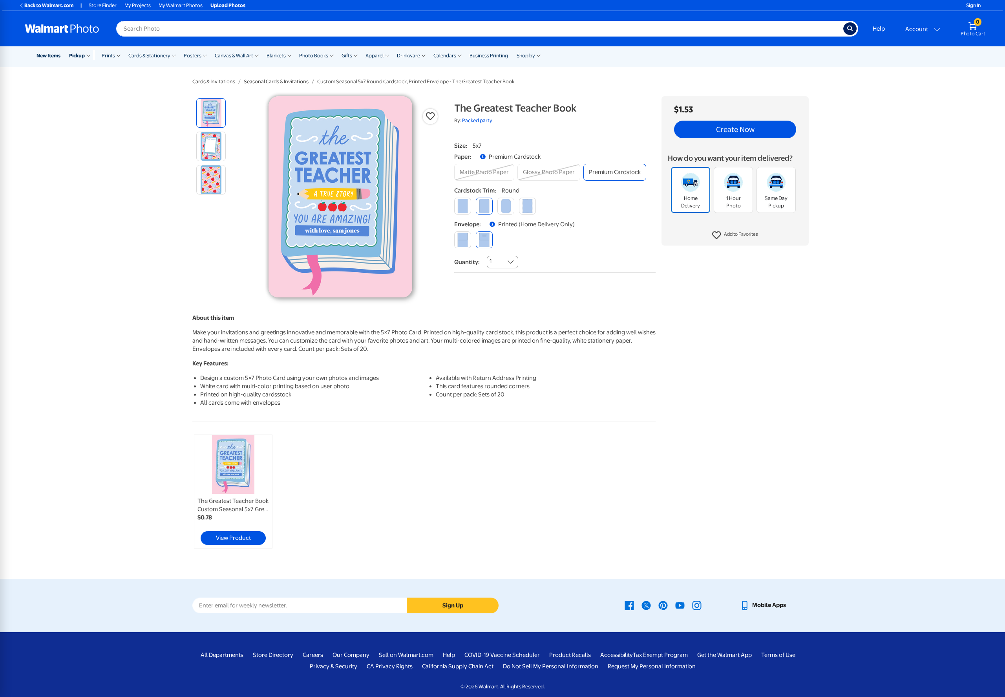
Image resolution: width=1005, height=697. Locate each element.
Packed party (477, 120)
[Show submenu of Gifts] (355, 55)
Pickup (77, 56)
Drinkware (408, 56)
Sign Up (452, 605)
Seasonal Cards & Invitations (276, 81)
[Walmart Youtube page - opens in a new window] (680, 605)
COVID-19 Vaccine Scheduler (502, 654)
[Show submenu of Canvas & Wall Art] (256, 55)
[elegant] (505, 206)
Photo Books (313, 56)
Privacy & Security (333, 666)
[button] (735, 235)
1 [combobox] (491, 261)
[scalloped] (527, 206)
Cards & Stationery (149, 56)
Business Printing (489, 56)
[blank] (462, 239)
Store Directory (273, 654)
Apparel (374, 56)
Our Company (351, 654)
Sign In (973, 5)
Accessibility (616, 654)
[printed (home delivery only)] (484, 239)
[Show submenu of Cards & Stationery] (174, 55)
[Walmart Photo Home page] (62, 28)
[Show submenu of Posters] (205, 55)
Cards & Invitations (213, 81)
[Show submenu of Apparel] (387, 55)
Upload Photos (227, 5)
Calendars (444, 56)
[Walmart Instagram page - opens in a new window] (697, 605)
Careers (313, 654)
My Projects (137, 5)
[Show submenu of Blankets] (289, 55)
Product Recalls (570, 654)
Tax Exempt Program (660, 654)
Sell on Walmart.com (406, 654)
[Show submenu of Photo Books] (331, 55)
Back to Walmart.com (48, 5)
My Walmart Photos (181, 5)
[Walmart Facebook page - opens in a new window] (629, 605)
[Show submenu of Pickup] (90, 55)
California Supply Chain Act (457, 666)
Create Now (735, 129)
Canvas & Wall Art (234, 56)
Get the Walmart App (724, 654)
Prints (108, 56)
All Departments (222, 654)
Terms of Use (778, 654)
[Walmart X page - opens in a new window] (646, 605)
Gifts (347, 56)
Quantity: (467, 262)
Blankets (276, 56)
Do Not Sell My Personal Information (550, 666)
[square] (462, 206)
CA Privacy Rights (390, 666)
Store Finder (103, 5)
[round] (484, 206)
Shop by (526, 56)
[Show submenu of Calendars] (459, 55)
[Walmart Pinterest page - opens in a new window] (663, 605)
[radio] (211, 113)
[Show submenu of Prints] (118, 55)
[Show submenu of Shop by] (538, 55)
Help (879, 28)
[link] (233, 491)
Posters (192, 56)
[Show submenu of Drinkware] (423, 55)
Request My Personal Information (652, 666)
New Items (48, 56)
